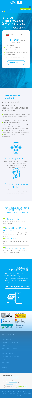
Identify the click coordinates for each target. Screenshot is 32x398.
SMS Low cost (6, 345)
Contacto (4, 367)
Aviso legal (16, 393)
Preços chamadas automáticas (10, 356)
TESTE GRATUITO (16, 62)
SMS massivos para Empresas (10, 342)
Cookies (10, 393)
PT (7, 11)
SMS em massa (6, 339)
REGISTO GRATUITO (25, 9)
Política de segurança (25, 393)
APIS (3, 359)
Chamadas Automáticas (8, 353)
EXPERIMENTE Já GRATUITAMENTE (17, 287)
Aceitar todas (22, 386)
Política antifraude (16, 395)
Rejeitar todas (9, 386)
